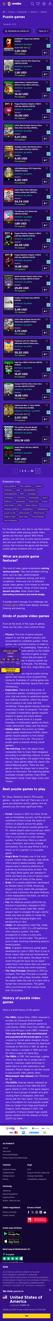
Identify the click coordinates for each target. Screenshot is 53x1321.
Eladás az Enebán (10, 1212)
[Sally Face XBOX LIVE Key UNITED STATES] (26, 369)
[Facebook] (28, 1212)
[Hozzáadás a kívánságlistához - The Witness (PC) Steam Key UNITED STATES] (47, 212)
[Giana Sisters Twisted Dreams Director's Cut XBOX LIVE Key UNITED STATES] (26, 89)
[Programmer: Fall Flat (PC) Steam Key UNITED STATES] (26, 68)
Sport (45, 498)
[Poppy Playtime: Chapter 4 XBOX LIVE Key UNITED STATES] (26, 240)
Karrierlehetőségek (10, 1154)
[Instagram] (36, 1212)
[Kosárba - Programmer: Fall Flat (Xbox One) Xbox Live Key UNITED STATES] (45, 397)
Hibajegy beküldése (35, 1176)
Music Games (32, 505)
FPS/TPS (21, 498)
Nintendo (8, 490)
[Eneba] (14, 4)
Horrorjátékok (10, 521)
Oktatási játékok (11, 509)
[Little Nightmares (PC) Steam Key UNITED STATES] (26, 175)
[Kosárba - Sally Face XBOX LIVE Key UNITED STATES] (45, 375)
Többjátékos (42, 509)
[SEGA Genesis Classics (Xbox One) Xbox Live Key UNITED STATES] (26, 283)
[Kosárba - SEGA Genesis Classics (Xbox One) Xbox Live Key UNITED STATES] (45, 289)
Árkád (44, 502)
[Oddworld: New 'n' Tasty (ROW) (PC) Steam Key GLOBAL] (26, 413)
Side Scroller (10, 517)
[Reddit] (44, 1212)
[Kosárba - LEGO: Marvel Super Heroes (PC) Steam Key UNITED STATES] (45, 332)
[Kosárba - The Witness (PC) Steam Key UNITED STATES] (45, 225)
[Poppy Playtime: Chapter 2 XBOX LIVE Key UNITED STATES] (26, 111)
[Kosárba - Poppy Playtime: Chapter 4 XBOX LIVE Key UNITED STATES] (45, 246)
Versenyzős (34, 498)
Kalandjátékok (10, 494)
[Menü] (3, 3)
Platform (8, 502)
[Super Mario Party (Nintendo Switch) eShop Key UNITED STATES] (26, 197)
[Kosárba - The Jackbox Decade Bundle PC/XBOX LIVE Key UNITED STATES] (45, 439)
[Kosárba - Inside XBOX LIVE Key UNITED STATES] (45, 460)
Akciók (5, 1179)
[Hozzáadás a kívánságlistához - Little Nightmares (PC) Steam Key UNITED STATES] (47, 169)
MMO (19, 505)
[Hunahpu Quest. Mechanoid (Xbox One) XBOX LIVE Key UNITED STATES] (26, 154)
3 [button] (25, 471)
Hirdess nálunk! (9, 1215)
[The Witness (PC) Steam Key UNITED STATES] (26, 219)
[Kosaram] (44, 3)
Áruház (11, 12)
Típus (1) (42, 31)
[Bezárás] (50, 1290)
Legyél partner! (9, 1197)
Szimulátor (9, 498)
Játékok (33, 12)
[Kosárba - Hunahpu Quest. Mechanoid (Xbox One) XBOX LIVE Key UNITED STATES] (45, 160)
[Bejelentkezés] (50, 3)
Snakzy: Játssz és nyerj (11, 1200)
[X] (32, 1212)
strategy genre (10, 605)
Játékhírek (7, 1191)
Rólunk (5, 1148)
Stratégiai (31, 494)
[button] (37, 471)
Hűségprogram (9, 1176)
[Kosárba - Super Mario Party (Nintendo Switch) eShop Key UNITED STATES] (45, 203)
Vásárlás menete (9, 1169)
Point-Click (33, 502)
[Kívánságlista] (38, 3)
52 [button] (32, 471)
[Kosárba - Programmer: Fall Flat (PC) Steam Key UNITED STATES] (45, 74)
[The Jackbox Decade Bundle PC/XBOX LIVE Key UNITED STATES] (26, 434)
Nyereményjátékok (10, 1194)
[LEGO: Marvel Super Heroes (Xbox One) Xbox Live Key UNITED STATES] (26, 132)
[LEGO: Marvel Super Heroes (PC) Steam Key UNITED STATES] (26, 326)
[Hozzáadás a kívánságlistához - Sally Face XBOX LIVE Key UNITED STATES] (47, 363)
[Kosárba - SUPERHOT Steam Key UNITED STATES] (45, 52)
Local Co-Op (9, 513)
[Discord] (40, 1212)
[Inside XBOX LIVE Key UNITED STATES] (26, 454)
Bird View (23, 517)
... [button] (28, 471)
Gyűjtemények (8, 1173)
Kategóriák (22, 12)
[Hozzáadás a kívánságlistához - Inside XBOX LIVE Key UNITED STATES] (47, 448)
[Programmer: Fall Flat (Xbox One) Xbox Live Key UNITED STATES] (26, 391)
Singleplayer (27, 509)
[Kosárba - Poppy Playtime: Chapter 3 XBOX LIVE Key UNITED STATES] (45, 268)
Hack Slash (9, 505)
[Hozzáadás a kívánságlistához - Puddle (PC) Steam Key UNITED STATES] (47, 299)
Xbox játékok (10, 486)
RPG (22, 494)
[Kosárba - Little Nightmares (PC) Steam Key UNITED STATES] (45, 181)
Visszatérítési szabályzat (36, 1179)
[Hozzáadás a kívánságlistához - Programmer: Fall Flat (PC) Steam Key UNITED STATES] (47, 62)
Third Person (39, 513)
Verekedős (20, 502)
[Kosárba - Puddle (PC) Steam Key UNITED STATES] (45, 311)
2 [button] (22, 471)
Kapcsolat (7, 1151)
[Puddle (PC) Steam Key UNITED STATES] (26, 305)
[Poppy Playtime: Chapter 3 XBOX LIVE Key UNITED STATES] (26, 262)
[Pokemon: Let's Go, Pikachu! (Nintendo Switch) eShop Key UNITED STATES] (26, 348)
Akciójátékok (29, 490)
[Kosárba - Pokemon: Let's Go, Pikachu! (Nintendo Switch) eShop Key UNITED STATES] (45, 354)
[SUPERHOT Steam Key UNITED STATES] (26, 46)
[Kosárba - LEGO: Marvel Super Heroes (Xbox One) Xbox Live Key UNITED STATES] (45, 138)
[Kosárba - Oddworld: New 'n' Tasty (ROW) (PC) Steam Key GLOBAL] (45, 419)
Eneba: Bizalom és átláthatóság (15, 1158)
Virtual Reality (37, 517)
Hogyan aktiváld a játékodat (38, 1173)
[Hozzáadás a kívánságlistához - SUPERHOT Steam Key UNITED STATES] (47, 40)
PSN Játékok (25, 486)
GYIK (29, 1169)
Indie (18, 490)
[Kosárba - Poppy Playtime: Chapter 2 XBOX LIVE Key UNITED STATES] (45, 117)
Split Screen (24, 513)
